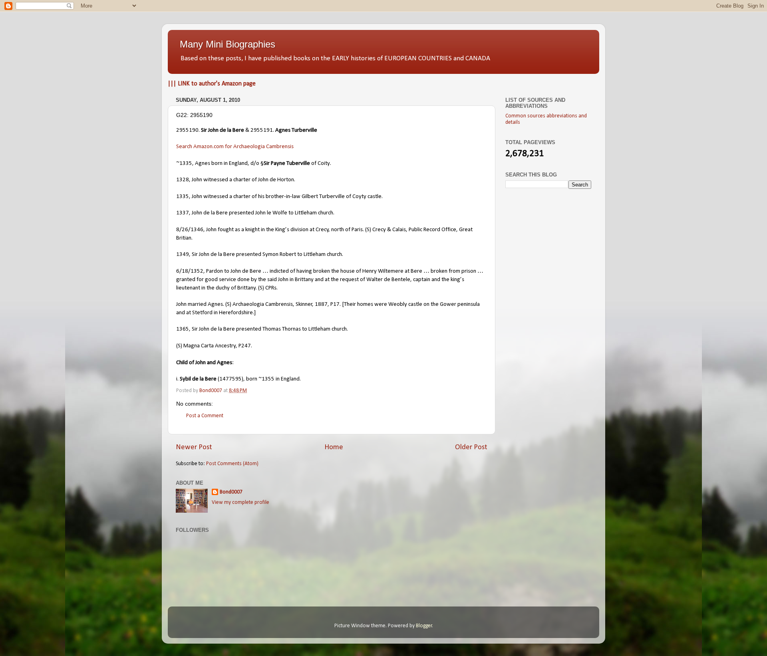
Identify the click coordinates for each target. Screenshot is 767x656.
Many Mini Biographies (227, 44)
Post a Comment (204, 415)
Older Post (471, 447)
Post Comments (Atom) (232, 463)
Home (333, 447)
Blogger (424, 625)
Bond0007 (231, 492)
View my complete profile (240, 502)
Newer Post (194, 447)
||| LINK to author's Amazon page (212, 84)
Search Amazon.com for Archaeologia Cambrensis (235, 147)
